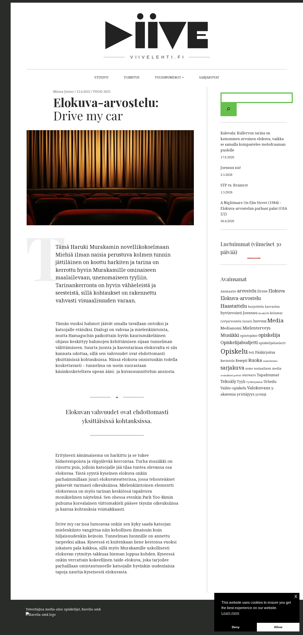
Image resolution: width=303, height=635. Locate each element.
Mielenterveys (256, 328)
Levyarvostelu (231, 321)
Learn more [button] (230, 613)
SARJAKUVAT (209, 77)
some (249, 368)
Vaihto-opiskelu (233, 388)
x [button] (295, 596)
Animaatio (228, 291)
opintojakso (249, 335)
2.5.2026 (226, 174)
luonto (247, 321)
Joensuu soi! (230, 167)
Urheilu (270, 381)
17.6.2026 (227, 157)
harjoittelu (256, 306)
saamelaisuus (270, 361)
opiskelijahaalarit (272, 343)
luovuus (259, 321)
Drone (262, 291)
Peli (251, 352)
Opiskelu (234, 351)
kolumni (276, 313)
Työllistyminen (254, 382)
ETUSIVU (101, 77)
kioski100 (263, 313)
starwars (249, 375)
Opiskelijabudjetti (239, 342)
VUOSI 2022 (101, 92)
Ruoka (255, 360)
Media (275, 320)
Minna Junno (64, 92)
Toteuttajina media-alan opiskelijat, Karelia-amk (63, 609)
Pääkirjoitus (265, 352)
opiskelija (269, 334)
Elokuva (276, 291)
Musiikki (229, 335)
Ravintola (227, 361)
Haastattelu (233, 305)
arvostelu (246, 291)
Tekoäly (228, 381)
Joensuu (250, 312)
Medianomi (231, 328)
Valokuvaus (258, 387)
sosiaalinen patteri (230, 375)
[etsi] (228, 109)
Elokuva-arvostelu (240, 298)
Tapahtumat (268, 374)
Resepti (241, 360)
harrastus (272, 306)
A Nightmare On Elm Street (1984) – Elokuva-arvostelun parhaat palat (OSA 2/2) (253, 208)
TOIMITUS (132, 77)
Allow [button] (278, 627)
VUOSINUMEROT (168, 77)
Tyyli (241, 381)
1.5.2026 (226, 192)
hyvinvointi (231, 312)
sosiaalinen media (267, 368)
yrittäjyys (245, 394)
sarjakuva (232, 367)
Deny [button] (236, 627)
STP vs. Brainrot (234, 185)
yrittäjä (260, 394)
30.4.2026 (227, 221)
